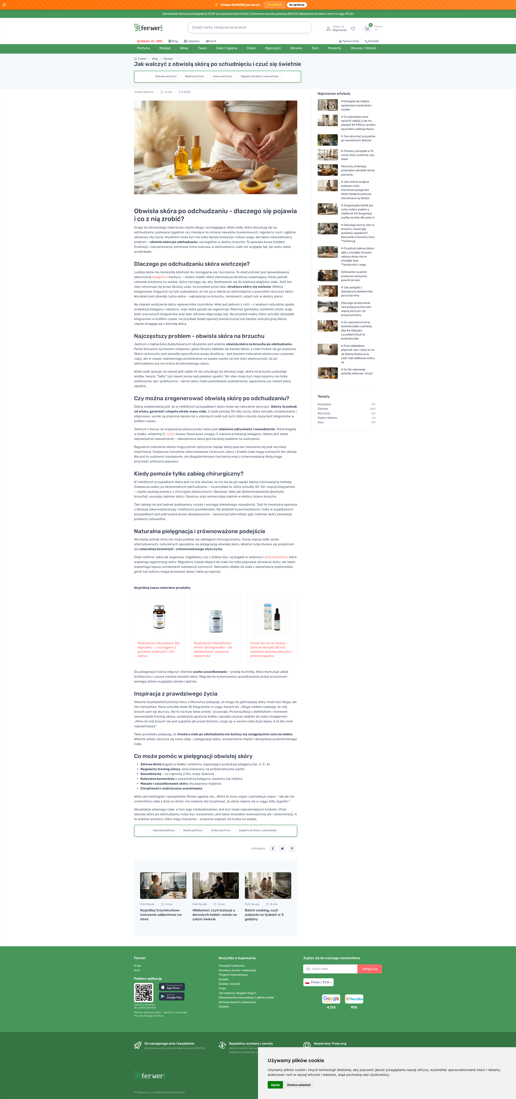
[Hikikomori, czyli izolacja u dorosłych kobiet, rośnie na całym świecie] (215, 885)
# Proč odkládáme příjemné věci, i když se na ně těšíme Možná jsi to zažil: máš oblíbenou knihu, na (358, 354)
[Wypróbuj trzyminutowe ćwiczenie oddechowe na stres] (163, 885)
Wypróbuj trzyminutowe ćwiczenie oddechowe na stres (161, 914)
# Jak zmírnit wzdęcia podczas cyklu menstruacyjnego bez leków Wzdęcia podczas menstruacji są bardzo (356, 190)
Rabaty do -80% (151, 41)
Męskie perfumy (194, 76)
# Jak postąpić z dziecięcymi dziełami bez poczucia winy (357, 291)
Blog (175, 41)
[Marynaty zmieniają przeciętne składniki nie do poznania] (328, 170)
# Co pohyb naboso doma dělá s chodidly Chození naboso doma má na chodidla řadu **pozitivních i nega (357, 256)
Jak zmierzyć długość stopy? (237, 993)
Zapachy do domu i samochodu (260, 76)
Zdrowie (168, 58)
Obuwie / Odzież (363, 48)
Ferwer (142, 58)
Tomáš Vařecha (144, 92)
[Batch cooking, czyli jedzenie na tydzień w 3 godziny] (268, 885)
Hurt (213, 41)
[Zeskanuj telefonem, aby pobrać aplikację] (145, 992)
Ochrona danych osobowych (237, 1002)
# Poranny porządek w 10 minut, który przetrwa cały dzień (358, 155)
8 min (168, 92)
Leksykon (193, 41)
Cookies (224, 1006)
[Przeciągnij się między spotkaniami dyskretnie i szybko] (328, 105)
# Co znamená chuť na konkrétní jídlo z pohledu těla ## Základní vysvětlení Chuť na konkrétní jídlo (356, 330)
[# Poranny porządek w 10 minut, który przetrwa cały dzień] (328, 155)
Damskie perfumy (166, 76)
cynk (170, 434)
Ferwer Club (350, 41)
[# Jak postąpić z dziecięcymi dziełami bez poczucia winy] (328, 291)
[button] (172, 987)
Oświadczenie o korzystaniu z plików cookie (246, 997)
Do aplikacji (297, 4)
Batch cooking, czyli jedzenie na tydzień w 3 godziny (264, 914)
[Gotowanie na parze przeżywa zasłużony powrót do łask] (328, 276)
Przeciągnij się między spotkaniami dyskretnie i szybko (356, 105)
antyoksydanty (276, 557)
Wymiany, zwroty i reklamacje (237, 970)
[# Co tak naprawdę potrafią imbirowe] (328, 373)
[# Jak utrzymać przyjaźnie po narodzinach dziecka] (328, 140)
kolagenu (159, 277)
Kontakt (373, 41)
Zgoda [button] (275, 1085)
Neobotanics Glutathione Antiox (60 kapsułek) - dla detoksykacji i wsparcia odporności (213, 649)
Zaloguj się (369, 969)
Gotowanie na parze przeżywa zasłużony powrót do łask (354, 276)
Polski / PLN (320, 982)
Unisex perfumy (222, 76)
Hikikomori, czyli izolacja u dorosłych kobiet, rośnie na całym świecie (214, 914)
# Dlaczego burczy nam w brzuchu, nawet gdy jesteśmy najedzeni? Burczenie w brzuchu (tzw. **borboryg (358, 233)
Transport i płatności (232, 965)
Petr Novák (147, 904)
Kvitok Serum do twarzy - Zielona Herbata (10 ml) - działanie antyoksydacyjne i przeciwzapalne (271, 649)
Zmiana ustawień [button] (299, 1085)
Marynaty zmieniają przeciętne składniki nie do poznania (358, 170)
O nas (137, 965)
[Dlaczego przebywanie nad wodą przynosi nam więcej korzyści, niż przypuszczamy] (328, 309)
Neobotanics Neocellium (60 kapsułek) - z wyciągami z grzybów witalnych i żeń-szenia (158, 649)
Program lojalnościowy (233, 974)
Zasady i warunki (229, 984)
